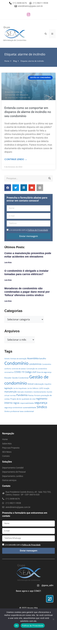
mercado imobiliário (25, 392)
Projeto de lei (15, 399)
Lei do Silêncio (32, 388)
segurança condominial (13, 407)
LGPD (41, 388)
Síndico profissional (11, 411)
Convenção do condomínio (36, 369)
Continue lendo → (15, 159)
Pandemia (21, 395)
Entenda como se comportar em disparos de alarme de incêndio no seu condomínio (27, 112)
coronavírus (9, 372)
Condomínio (16, 363)
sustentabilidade (29, 407)
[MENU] (52, 33)
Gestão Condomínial (20, 378)
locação (46, 388)
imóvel (30, 384)
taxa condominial (27, 411)
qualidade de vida (28, 399)
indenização (39, 384)
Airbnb (7, 359)
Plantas (31, 395)
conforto (7, 369)
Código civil (30, 371)
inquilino (47, 384)
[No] (53, 619)
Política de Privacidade (32, 625)
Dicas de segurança (44, 372)
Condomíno (46, 364)
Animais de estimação (18, 359)
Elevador (8, 378)
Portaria (37, 395)
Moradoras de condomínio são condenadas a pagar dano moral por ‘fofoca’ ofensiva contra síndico (27, 292)
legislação (8, 388)
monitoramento (39, 392)
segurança (40, 402)
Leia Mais (8, 262)
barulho (42, 358)
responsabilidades (27, 403)
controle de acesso (19, 369)
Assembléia (33, 358)
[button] (7, 187)
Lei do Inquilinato (20, 388)
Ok (16, 625)
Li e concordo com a (28, 230)
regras (16, 402)
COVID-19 (19, 371)
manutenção (10, 391)
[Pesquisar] (49, 178)
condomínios (35, 364)
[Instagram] (28, 14)
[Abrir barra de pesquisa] (45, 33)
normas (13, 395)
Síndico (42, 407)
